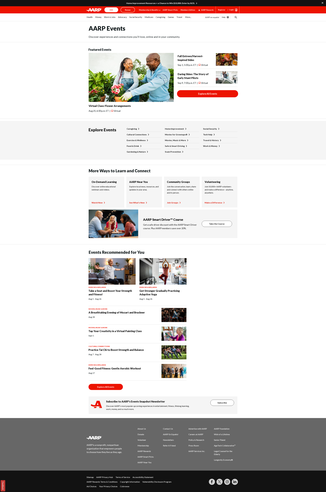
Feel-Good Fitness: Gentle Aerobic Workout (115, 368)
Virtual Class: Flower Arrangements (110, 105)
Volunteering (212, 181)
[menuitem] (90, 18)
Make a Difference (213, 202)
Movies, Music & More (175, 140)
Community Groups (178, 181)
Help (224, 17)
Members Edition (188, 10)
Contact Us (168, 428)
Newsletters (168, 440)
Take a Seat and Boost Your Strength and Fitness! (110, 292)
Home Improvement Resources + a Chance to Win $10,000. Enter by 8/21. (160, 3)
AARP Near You (138, 181)
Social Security (210, 129)
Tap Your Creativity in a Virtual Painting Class (115, 331)
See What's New (137, 202)
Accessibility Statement (143, 477)
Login (231, 10)
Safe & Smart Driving (175, 146)
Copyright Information (130, 482)
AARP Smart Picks (170, 10)
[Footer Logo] (104, 438)
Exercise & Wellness (136, 140)
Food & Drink (133, 146)
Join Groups (172, 202)
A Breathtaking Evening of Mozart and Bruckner (117, 312)
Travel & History (211, 140)
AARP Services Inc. (196, 451)
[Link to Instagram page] (227, 482)
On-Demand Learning (104, 181)
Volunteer (142, 440)
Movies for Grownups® (176, 134)
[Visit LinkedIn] (235, 482)
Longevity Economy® (223, 460)
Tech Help (207, 134)
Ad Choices (92, 486)
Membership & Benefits (149, 10)
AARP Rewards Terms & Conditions (102, 482)
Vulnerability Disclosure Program (156, 482)
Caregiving (132, 129)
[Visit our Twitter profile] (219, 482)
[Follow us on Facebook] (212, 482)
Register (221, 10)
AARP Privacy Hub (104, 477)
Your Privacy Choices (108, 486)
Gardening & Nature (136, 151)
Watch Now (97, 202)
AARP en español (212, 17)
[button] (235, 17)
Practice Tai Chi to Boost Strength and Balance (116, 349)
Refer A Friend (169, 445)
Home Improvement (174, 129)
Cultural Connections (137, 134)
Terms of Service (123, 477)
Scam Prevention (173, 151)
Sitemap (90, 477)
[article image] (131, 101)
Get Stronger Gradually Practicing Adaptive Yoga (159, 292)
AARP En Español (170, 434)
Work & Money (210, 146)
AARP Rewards (207, 10)
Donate (141, 434)
